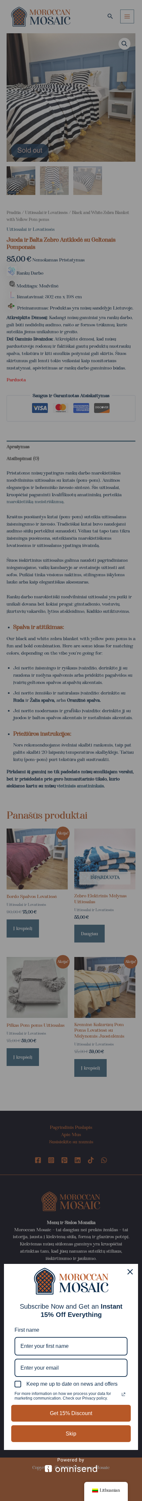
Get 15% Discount (71, 1413)
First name (27, 1330)
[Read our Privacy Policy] (123, 1394)
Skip (71, 1433)
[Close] (130, 1272)
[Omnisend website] (71, 1465)
